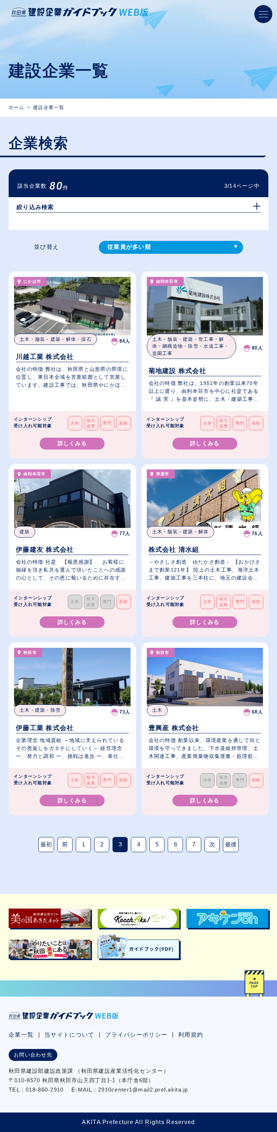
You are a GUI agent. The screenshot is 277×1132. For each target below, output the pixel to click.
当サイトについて (69, 1035)
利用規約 (190, 1035)
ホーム (16, 107)
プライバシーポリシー (136, 1035)
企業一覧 (21, 1035)
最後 (231, 844)
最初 (46, 844)
